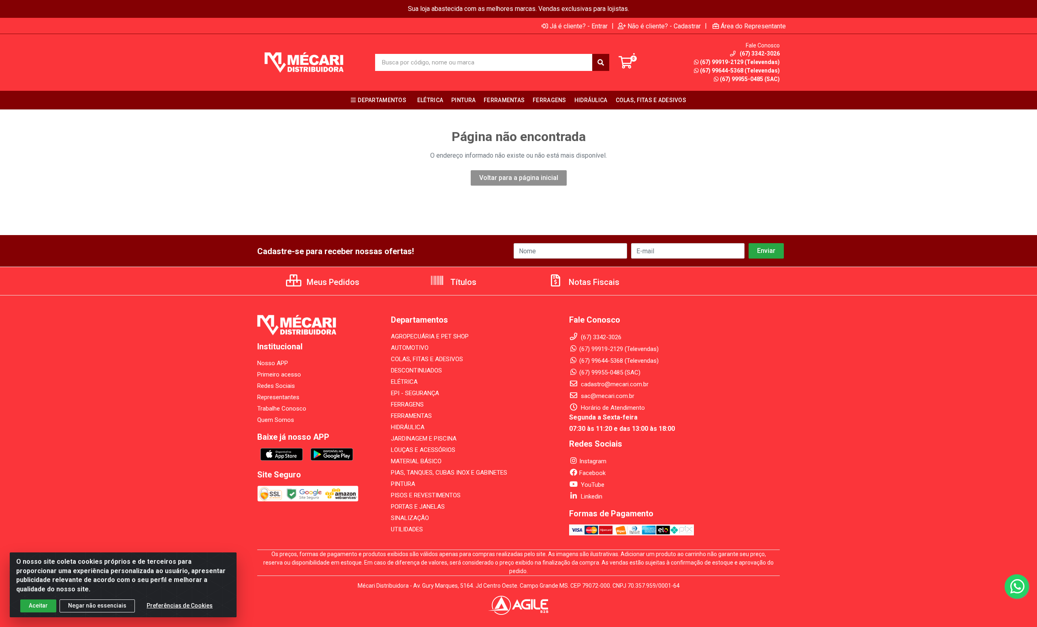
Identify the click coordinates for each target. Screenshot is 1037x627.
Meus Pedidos (332, 282)
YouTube (591, 484)
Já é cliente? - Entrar (579, 26)
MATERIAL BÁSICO (416, 461)
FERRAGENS (407, 404)
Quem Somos (275, 420)
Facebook (592, 473)
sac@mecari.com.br (606, 396)
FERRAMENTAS (411, 415)
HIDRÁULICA (408, 427)
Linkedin (590, 496)
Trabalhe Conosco (281, 408)
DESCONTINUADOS (416, 370)
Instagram (592, 461)
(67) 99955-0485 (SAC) (750, 79)
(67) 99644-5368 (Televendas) (740, 70)
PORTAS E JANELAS (418, 506)
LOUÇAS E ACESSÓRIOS (423, 450)
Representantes (278, 397)
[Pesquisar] (600, 62)
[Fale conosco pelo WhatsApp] (1017, 586)
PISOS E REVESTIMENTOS (426, 495)
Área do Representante (753, 26)
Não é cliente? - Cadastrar (664, 26)
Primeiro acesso (279, 374)
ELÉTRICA (404, 381)
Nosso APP (272, 363)
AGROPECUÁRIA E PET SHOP (430, 336)
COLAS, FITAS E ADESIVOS (427, 359)
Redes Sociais (276, 385)
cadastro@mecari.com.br (614, 384)
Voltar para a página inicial (518, 178)
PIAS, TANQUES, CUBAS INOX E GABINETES (449, 472)
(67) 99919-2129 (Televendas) (740, 62)
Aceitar (38, 605)
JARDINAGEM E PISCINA (424, 438)
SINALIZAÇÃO (410, 518)
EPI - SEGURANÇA (415, 393)
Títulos (462, 282)
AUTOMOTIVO (410, 347)
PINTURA (403, 484)
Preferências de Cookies (180, 605)
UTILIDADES (407, 529)
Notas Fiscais (593, 282)
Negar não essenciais (97, 605)
